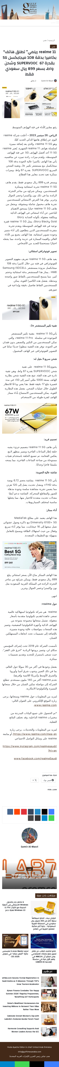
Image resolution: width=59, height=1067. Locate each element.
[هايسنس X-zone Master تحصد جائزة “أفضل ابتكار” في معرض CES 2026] (15, 941)
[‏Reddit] (17, 812)
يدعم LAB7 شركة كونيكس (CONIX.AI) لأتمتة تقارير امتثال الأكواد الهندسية (29, 876)
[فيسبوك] (51, 812)
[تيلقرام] (44, 818)
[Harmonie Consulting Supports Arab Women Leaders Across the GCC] (49, 1032)
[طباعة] (31, 818)
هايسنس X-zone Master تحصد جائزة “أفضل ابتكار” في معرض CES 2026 (15, 953)
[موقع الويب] (29, 851)
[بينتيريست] (24, 812)
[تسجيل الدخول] (37, 22)
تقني (45, 40)
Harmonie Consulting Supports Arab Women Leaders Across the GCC (23, 1030)
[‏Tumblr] (31, 812)
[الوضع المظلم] (42, 22)
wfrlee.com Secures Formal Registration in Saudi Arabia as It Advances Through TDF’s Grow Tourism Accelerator (20, 981)
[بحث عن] (47, 22)
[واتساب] (51, 818)
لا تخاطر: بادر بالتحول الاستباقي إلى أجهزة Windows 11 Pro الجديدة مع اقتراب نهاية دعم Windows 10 (15, 906)
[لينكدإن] (38, 812)
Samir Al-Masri (47, 81)
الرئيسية (51, 40)
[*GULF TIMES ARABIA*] (29, 9)
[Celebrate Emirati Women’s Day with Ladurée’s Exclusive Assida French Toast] (49, 1019)
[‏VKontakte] (10, 812)
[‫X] (44, 812)
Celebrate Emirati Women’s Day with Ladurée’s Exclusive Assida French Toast (21, 1017)
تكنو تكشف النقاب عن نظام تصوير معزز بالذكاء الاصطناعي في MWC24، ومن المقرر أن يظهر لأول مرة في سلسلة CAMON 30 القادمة (43, 956)
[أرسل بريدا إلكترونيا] (40, 81)
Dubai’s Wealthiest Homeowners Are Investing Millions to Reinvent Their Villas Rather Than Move (21, 1006)
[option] (29, 873)
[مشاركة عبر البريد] (38, 818)
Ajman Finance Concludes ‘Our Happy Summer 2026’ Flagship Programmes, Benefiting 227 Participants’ (22, 994)
